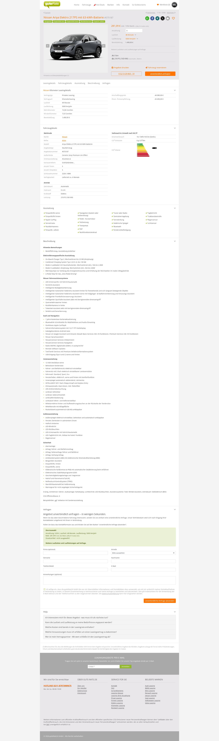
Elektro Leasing (117, 703)
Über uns (81, 686)
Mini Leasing (150, 691)
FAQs (45, 612)
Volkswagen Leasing (152, 700)
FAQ (112, 688)
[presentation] (47, 46)
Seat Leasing (150, 698)
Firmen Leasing (117, 700)
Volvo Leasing (150, 703)
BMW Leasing (150, 688)
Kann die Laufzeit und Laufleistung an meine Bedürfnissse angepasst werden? (78, 622)
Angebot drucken (121, 67)
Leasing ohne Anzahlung (120, 695)
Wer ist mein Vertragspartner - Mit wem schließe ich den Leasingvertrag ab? (77, 637)
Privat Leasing (116, 698)
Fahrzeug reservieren (156, 67)
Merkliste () (164, 4)
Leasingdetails (49, 83)
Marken (110, 5)
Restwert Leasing (117, 708)
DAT (48, 724)
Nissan (64, 137)
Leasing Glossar (117, 693)
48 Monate (130, 35)
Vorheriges (151, 13)
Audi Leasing (150, 686)
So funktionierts (139, 5)
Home (76, 5)
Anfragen (106, 83)
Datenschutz (82, 691)
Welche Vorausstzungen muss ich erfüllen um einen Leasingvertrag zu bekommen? (81, 632)
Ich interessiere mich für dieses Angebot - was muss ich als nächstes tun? (76, 617)
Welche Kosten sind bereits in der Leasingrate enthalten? (69, 627)
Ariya (64, 140)
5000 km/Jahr (131, 39)
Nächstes (170, 13)
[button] (147, 18)
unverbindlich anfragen (160, 73)
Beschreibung (94, 83)
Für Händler (82, 688)
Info (118, 5)
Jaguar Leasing (150, 695)
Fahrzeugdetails (65, 83)
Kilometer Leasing (118, 705)
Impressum (81, 693)
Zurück (47, 13)
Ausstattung (80, 83)
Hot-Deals (100, 5)
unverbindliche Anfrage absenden (159, 600)
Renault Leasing (151, 693)
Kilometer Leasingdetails (57, 90)
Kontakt (126, 5)
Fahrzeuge (86, 5)
